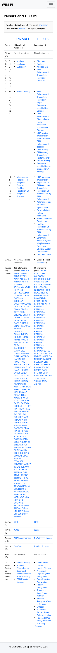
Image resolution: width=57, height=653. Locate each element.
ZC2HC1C (18, 499)
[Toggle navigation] (51, 5)
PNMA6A (25, 411)
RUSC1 (23, 436)
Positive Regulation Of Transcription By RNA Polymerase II (44, 229)
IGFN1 (17, 367)
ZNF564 (17, 513)
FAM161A (18, 331)
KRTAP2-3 (38, 325)
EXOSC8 (38, 284)
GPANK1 (18, 353)
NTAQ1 (17, 400)
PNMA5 (17, 411)
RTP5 (16, 436)
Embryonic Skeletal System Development (44, 249)
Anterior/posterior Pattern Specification (44, 204)
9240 (16, 521)
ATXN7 (27, 287)
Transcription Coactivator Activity (42, 593)
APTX (16, 278)
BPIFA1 (44, 270)
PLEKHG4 (45, 364)
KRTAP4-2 (38, 339)
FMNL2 (17, 339)
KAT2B (25, 370)
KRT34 (44, 300)
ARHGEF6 (24, 278)
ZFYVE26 (18, 505)
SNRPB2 (25, 452)
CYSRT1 (38, 281)
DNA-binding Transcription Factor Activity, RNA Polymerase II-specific (43, 139)
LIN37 (16, 375)
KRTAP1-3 (38, 306)
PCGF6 (17, 405)
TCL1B (17, 469)
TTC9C (23, 483)
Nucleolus (21, 63)
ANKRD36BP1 (20, 276)
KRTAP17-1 (39, 320)
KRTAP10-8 (39, 312)
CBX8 (26, 295)
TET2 (36, 378)
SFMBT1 (38, 372)
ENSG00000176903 (22, 538)
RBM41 (27, 428)
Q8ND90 (17, 546)
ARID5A (17, 281)
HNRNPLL (18, 364)
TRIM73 (17, 477)
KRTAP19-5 (39, 323)
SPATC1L (18, 455)
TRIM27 (37, 381)
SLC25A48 (26, 447)
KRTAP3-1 (38, 331)
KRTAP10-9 (39, 314)
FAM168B (47, 284)
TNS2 (42, 378)
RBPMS (37, 370)
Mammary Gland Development (44, 220)
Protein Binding (23, 91)
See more (38, 626)
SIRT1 (45, 372)
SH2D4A (18, 444)
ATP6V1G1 (19, 287)
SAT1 (44, 370)
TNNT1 (17, 475)
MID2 (42, 353)
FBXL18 (17, 336)
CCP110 (25, 306)
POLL (25, 414)
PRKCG (17, 419)
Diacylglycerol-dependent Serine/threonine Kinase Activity (24, 572)
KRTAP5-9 (38, 345)
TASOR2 (27, 464)
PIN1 (29, 405)
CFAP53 (24, 309)
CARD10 (38, 278)
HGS (23, 361)
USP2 (21, 491)
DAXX (16, 320)
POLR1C (45, 367)
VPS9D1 (23, 494)
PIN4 (16, 408)
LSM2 (16, 378)
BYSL (22, 289)
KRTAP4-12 (39, 336)
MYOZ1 (17, 394)
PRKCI (24, 419)
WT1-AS (25, 497)
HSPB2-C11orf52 (41, 295)
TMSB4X (18, 472)
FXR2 (16, 345)
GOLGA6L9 (39, 289)
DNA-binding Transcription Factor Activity (43, 155)
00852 (37, 530)
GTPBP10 (25, 356)
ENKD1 (17, 325)
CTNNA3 (25, 317)
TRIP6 (44, 381)
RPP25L (24, 430)
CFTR (16, 312)
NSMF (26, 397)
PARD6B (25, 403)
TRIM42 (24, 475)
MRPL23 (26, 389)
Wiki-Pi (7, 4)
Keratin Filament (44, 568)
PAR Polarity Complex (22, 580)
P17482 (45, 546)
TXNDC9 (18, 486)
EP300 (45, 281)
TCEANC (25, 466)
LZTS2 (47, 350)
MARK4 (24, 381)
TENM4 (48, 375)
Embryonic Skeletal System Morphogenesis (44, 240)
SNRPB (17, 452)
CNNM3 (26, 314)
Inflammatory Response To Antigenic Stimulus (22, 181)
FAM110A (18, 328)
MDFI (36, 353)
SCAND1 (18, 439)
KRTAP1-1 (45, 303)
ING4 (36, 298)
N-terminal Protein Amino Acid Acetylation (44, 612)
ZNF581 (25, 513)
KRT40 (37, 303)
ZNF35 (25, 508)
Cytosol (40, 606)
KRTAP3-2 (38, 334)
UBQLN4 (18, 488)
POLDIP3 (18, 414)
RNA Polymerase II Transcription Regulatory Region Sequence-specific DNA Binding (43, 101)
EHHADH (24, 323)
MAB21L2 (24, 378)
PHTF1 (37, 364)
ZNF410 (17, 510)
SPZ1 (36, 375)
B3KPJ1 (37, 546)
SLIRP (17, 450)
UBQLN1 (26, 486)
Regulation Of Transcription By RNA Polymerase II (44, 194)
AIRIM (24, 273)
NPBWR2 (18, 397)
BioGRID (22, 28)
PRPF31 (25, 422)
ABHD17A (25, 270)
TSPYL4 (24, 480)
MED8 (23, 383)
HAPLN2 (18, 359)
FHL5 (36, 287)
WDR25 (17, 497)
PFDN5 (44, 361)
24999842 (41, 262)
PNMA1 (22, 38)
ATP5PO (18, 284)
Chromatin (41, 61)
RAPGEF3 (18, 428)
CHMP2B (18, 314)
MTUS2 (48, 353)
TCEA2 (17, 466)
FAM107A (25, 325)
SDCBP (17, 441)
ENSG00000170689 (43, 538)
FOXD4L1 (25, 339)
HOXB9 (43, 38)
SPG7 (25, 455)
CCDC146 (18, 298)
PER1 (23, 405)
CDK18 (17, 309)
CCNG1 (17, 306)
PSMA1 (17, 425)
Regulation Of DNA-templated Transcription (43, 185)
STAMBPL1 (19, 461)
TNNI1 (25, 472)
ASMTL (25, 281)
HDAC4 (17, 361)
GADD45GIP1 (20, 347)
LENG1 (24, 372)
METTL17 (18, 386)
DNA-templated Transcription (43, 178)
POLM (17, 417)
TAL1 (42, 375)
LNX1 (28, 375)
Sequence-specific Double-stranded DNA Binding (44, 167)
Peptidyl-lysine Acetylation (43, 580)
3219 (36, 521)
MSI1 (16, 392)
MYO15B (23, 392)
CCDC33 (27, 303)
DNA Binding (42, 149)
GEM (23, 350)
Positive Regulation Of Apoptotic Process (23, 192)
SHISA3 (17, 447)
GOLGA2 (43, 287)
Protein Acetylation (42, 586)
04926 (16, 530)
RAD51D (25, 425)
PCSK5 (37, 361)
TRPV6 (25, 477)
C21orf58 (18, 292)
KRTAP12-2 (39, 317)
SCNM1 (25, 439)
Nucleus (20, 61)
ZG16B (26, 505)
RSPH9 (17, 433)
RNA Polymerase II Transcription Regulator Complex (43, 75)
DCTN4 (23, 320)
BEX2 (16, 289)
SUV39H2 (18, 464)
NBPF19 (48, 356)
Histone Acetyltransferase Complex (44, 601)
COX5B (17, 317)
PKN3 (27, 408)
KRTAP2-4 (38, 328)
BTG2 (42, 273)
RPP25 (17, 430)
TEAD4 (24, 469)
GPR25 (25, 353)
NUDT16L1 (25, 400)
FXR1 (25, 342)
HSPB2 (44, 292)
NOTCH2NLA (40, 359)
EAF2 (16, 323)
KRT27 (37, 300)
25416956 (43, 25)
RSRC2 (24, 433)
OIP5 (48, 359)
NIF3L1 (24, 394)
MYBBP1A (39, 356)
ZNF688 (17, 516)
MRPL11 (18, 389)
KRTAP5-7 (38, 342)
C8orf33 (25, 292)
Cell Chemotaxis (44, 254)
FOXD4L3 (18, 342)
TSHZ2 (17, 480)
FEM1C (25, 336)
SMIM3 (23, 450)
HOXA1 (37, 292)
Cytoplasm (21, 66)
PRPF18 (17, 422)
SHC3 (24, 444)
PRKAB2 (24, 417)
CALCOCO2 (39, 276)
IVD (29, 367)
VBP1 (16, 494)
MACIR (17, 381)
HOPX (47, 289)
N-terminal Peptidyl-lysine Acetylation (43, 573)
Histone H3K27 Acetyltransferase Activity (44, 620)
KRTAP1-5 (38, 309)
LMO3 (22, 375)
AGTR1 (17, 273)
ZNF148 (17, 508)
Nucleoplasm (42, 66)
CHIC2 (23, 312)
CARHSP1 (18, 295)
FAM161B (18, 334)
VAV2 (26, 491)
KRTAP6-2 (38, 347)
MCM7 (17, 383)
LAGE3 (17, 372)
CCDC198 (18, 303)
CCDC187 (18, 300)
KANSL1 (18, 370)
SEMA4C (25, 441)
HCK (24, 359)
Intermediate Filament (42, 564)
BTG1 (36, 273)
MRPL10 (27, 386)
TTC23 (17, 483)
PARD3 (17, 403)
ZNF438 (25, 510)
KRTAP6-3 (38, 350)
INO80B (23, 367)
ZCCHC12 (18, 502)
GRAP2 (17, 356)
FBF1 (25, 334)
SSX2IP (17, 458)
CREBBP (46, 278)
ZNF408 (37, 383)
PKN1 (21, 408)
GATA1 (17, 350)
